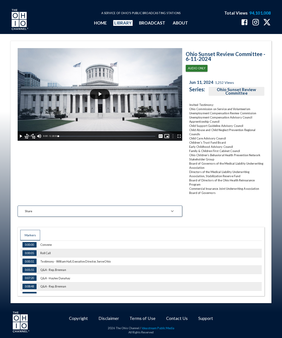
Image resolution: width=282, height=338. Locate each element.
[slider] (106, 136)
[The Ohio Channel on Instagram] (256, 22)
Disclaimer (108, 318)
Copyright (78, 318)
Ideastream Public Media (158, 328)
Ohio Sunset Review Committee (236, 91)
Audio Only (196, 68)
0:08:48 (29, 286)
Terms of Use (142, 318)
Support (205, 318)
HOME (100, 22)
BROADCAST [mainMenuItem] (152, 22)
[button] (100, 211)
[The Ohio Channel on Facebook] (244, 22)
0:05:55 (29, 270)
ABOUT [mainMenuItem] (180, 22)
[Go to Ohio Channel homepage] (19, 20)
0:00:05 (29, 253)
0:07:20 (29, 278)
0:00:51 (29, 261)
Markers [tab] (30, 235)
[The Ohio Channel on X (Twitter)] (267, 22)
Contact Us (177, 318)
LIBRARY (123, 22)
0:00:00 (29, 244)
